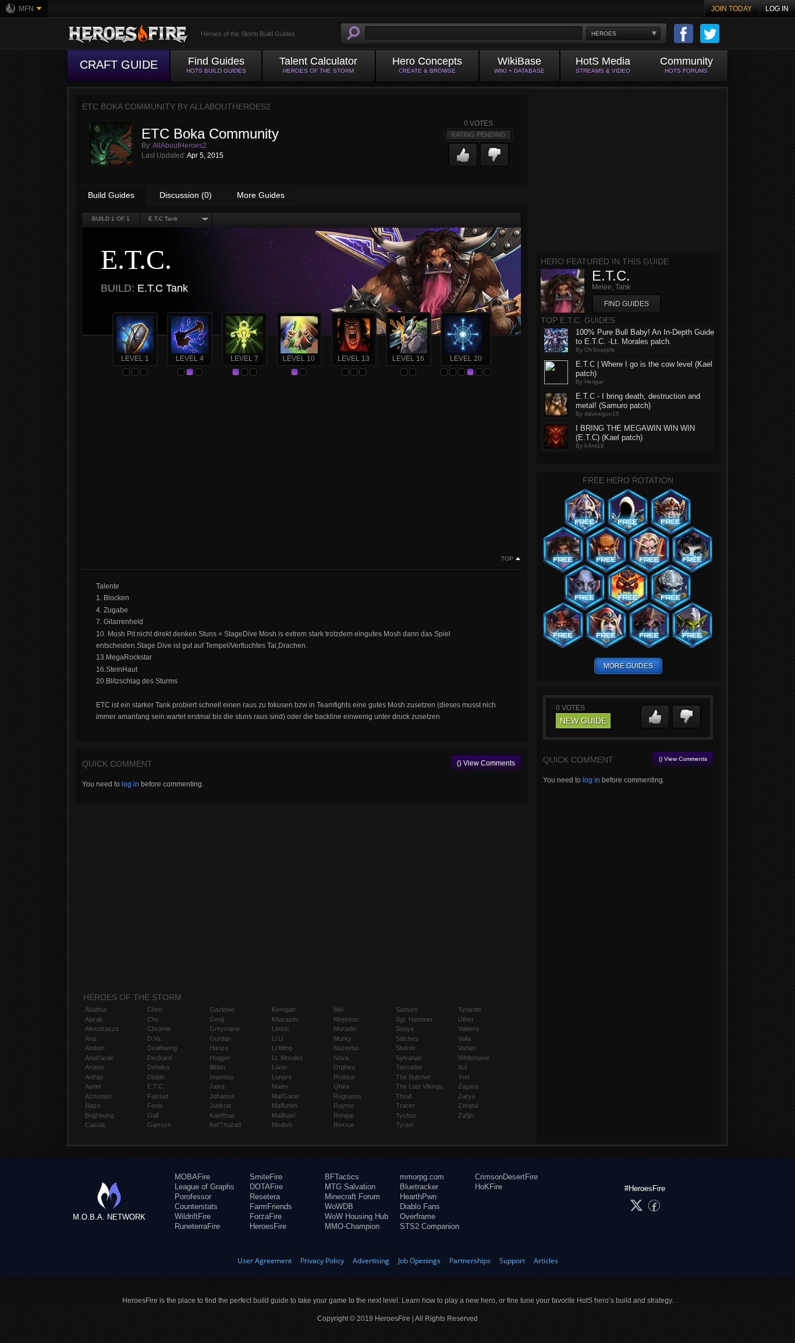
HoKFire (488, 1186)
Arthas (94, 1076)
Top (507, 559)
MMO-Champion (352, 1226)
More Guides (261, 195)
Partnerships (470, 1261)
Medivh (282, 1124)
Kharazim (285, 1019)
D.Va (154, 1038)
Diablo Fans (420, 1206)
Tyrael (404, 1124)
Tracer (405, 1105)
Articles (546, 1261)
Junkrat (220, 1105)
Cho (153, 1019)
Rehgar (343, 1115)
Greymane (225, 1028)
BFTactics (342, 1176)
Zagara (468, 1086)
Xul (462, 1067)
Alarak (94, 1019)
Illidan (217, 1067)
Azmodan (98, 1096)
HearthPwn (418, 1196)
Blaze (93, 1105)
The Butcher (413, 1076)
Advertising (371, 1261)
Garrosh (159, 1124)
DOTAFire (266, 1186)
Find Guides (626, 304)
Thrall (403, 1096)
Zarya (466, 1096)
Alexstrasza (102, 1028)
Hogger (220, 1057)
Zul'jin (466, 1115)
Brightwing (99, 1115)
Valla (464, 1038)
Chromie (159, 1028)
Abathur (96, 1009)
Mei (338, 1009)
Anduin (94, 1047)
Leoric (280, 1028)
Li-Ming (282, 1047)
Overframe (417, 1216)
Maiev (280, 1086)
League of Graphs (205, 1186)
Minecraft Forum (352, 1196)
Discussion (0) (185, 195)
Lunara (282, 1076)
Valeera (468, 1028)
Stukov (406, 1047)
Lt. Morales (287, 1057)
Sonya (405, 1028)
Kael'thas (222, 1115)
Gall (152, 1115)
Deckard (159, 1057)
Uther (466, 1019)
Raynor (343, 1105)
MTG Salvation (350, 1186)
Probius (344, 1076)
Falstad (157, 1096)
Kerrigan (284, 1009)
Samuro (407, 1009)
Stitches (407, 1038)
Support (512, 1261)
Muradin (344, 1028)
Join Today (731, 9)
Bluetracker (419, 1186)
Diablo (156, 1076)
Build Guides (111, 195)
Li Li (277, 1038)
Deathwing (162, 1047)
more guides (628, 666)
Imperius (222, 1076)
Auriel (93, 1086)
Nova (341, 1057)
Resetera (265, 1196)
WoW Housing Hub (356, 1216)
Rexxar (343, 1124)
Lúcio (279, 1067)
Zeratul (468, 1105)
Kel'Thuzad (225, 1124)
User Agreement (264, 1261)
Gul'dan (220, 1038)
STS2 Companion (429, 1226)
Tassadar (409, 1067)
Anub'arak (99, 1057)
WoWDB (339, 1206)
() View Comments (486, 763)
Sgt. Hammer (414, 1019)
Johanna (222, 1096)
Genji (217, 1019)
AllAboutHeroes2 (179, 145)
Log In (777, 9)
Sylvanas (409, 1057)
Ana (90, 1038)
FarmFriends (271, 1206)
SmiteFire (266, 1176)
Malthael (283, 1115)
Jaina (217, 1086)
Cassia (95, 1124)
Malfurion (284, 1105)
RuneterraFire (197, 1226)
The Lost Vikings (419, 1086)
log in (130, 784)
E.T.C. (156, 1086)
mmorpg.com (422, 1176)
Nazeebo (346, 1047)
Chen (154, 1009)
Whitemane (473, 1057)
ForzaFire (266, 1216)
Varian (466, 1047)
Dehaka (158, 1067)
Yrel (463, 1076)
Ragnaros (347, 1096)
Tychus (406, 1115)
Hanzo (219, 1047)
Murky (342, 1038)
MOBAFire (192, 1176)
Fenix (155, 1105)
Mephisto (346, 1019)
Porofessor (193, 1196)
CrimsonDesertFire (506, 1176)
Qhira (341, 1086)
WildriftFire (193, 1216)
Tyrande (469, 1009)
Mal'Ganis (286, 1096)
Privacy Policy (322, 1261)
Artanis (95, 1067)
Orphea (344, 1067)
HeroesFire (268, 1226)
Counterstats (196, 1206)
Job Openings (419, 1261)
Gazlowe (222, 1009)
